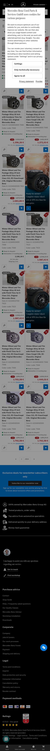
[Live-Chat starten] (43, 647)
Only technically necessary (26, 69)
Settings (18, 63)
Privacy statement (26, 81)
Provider (39, 81)
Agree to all (19, 75)
